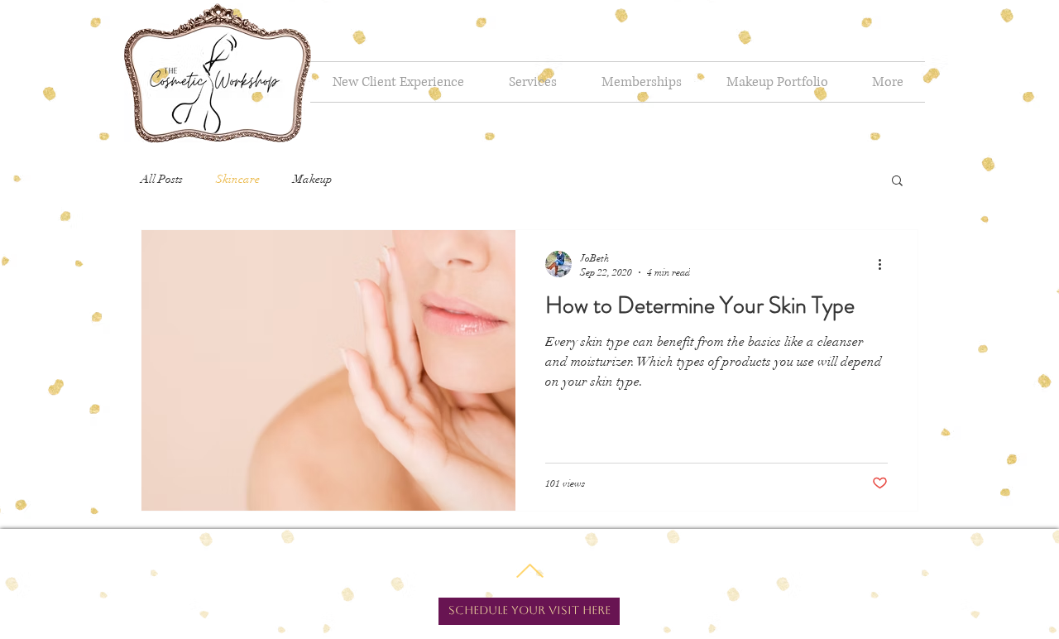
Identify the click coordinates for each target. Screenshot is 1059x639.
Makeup (313, 179)
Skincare (238, 179)
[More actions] (885, 264)
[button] (897, 181)
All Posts (162, 179)
